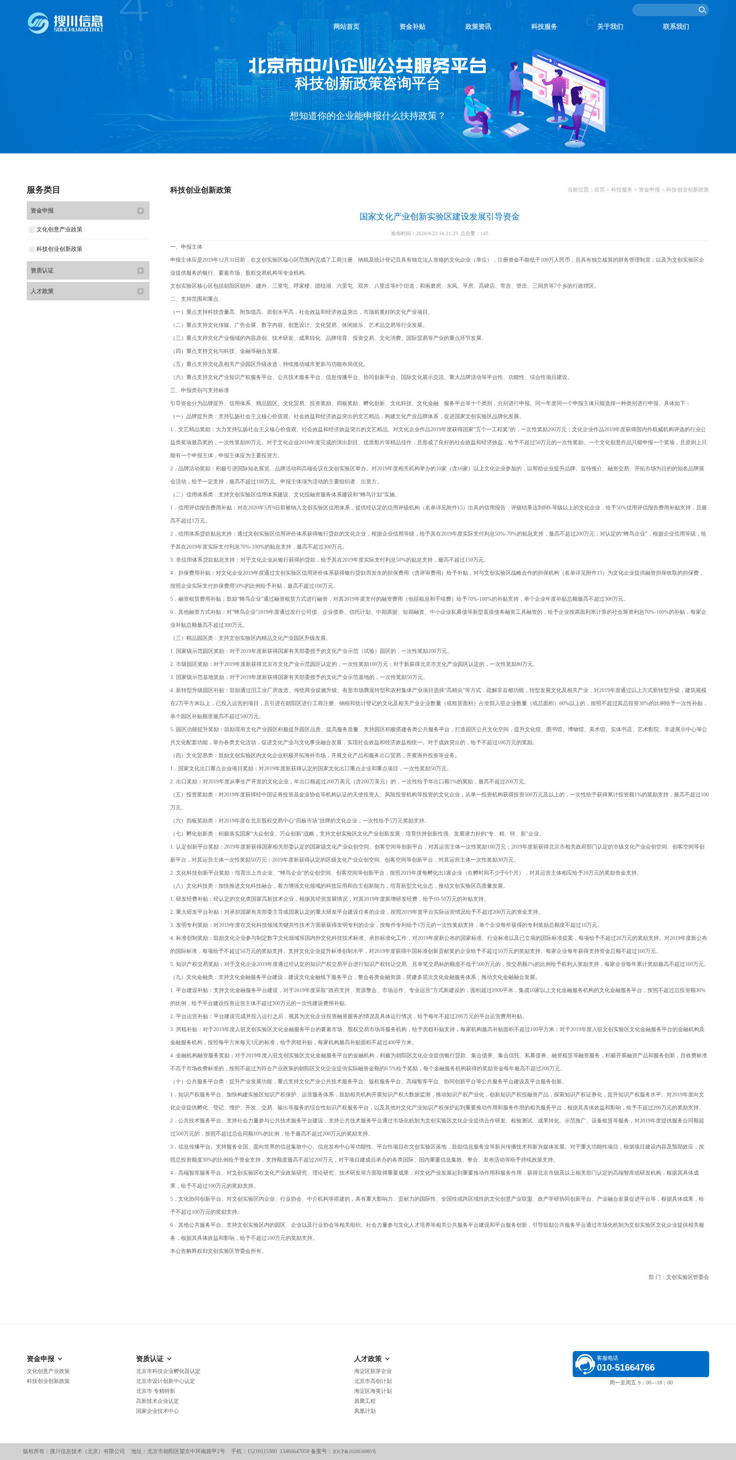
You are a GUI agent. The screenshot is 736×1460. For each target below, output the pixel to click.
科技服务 (544, 26)
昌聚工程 (365, 1401)
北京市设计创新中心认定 (165, 1381)
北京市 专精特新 (155, 1391)
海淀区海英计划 (373, 1391)
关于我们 (610, 26)
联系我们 (676, 26)
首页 (599, 190)
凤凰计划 (365, 1411)
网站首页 (347, 26)
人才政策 (42, 291)
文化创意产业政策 (59, 229)
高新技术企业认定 (157, 1401)
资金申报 (42, 211)
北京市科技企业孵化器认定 (168, 1371)
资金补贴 (412, 26)
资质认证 (42, 270)
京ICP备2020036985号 (354, 1451)
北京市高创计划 (373, 1381)
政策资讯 (478, 26)
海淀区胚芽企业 (373, 1371)
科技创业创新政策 (59, 249)
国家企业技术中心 (157, 1411)
